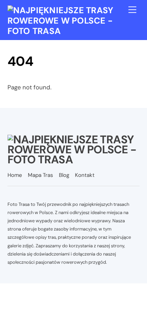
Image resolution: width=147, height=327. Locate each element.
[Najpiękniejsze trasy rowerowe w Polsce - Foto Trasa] (71, 30)
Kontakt (85, 175)
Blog (64, 175)
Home (14, 175)
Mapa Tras (40, 175)
